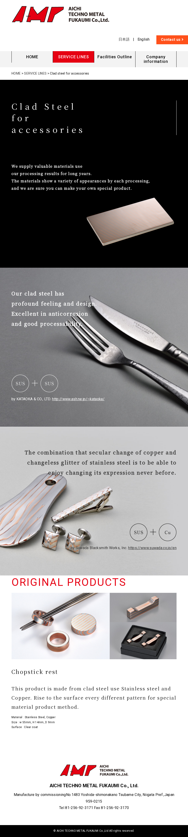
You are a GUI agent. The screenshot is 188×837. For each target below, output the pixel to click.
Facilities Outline (114, 56)
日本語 (124, 39)
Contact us (171, 39)
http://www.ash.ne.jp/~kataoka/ (78, 399)
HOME (32, 56)
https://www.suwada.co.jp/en (152, 548)
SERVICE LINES (73, 56)
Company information (156, 59)
